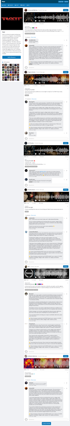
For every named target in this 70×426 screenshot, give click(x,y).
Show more (33, 37)
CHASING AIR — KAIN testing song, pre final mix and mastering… (35, 163)
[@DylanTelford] (8, 72)
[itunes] (34, 28)
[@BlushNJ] (15, 72)
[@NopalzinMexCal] (3, 72)
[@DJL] (3, 67)
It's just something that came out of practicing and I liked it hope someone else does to (44, 209)
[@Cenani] (13, 70)
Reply (34, 42)
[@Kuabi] (18, 67)
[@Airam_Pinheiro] (13, 65)
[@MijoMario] (11, 65)
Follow (65, 10)
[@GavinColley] (3, 80)
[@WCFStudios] (8, 77)
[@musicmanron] (13, 80)
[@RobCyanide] (8, 70)
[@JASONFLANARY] (3, 77)
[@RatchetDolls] (18, 77)
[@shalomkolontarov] (8, 75)
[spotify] (33, 28)
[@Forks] (15, 75)
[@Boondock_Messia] (15, 67)
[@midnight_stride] (15, 80)
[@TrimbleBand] (18, 75)
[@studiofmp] (3, 70)
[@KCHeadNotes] (15, 77)
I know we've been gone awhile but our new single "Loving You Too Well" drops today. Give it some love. (43, 92)
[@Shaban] (13, 77)
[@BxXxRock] (8, 65)
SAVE (35, 203)
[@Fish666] (8, 67)
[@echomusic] (11, 70)
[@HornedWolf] (18, 65)
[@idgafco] (18, 70)
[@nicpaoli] (18, 80)
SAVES (34, 23)
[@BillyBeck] (6, 75)
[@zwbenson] (6, 80)
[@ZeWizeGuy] (6, 65)
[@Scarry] (6, 77)
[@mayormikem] (6, 70)
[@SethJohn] (11, 72)
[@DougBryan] (3, 65)
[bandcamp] (34, 374)
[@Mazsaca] (15, 65)
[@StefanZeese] (18, 72)
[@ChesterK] (6, 72)
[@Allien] (13, 72)
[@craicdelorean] (6, 67)
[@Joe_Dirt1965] (11, 75)
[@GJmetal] (8, 80)
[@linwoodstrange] (15, 70)
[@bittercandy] (13, 67)
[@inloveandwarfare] (13, 75)
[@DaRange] (11, 77)
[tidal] (39, 284)
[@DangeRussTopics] (11, 80)
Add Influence (11, 57)
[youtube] (36, 28)
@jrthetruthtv (43, 171)
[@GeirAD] (11, 67)
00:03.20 (30, 64)
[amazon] (40, 284)
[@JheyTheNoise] (3, 75)
